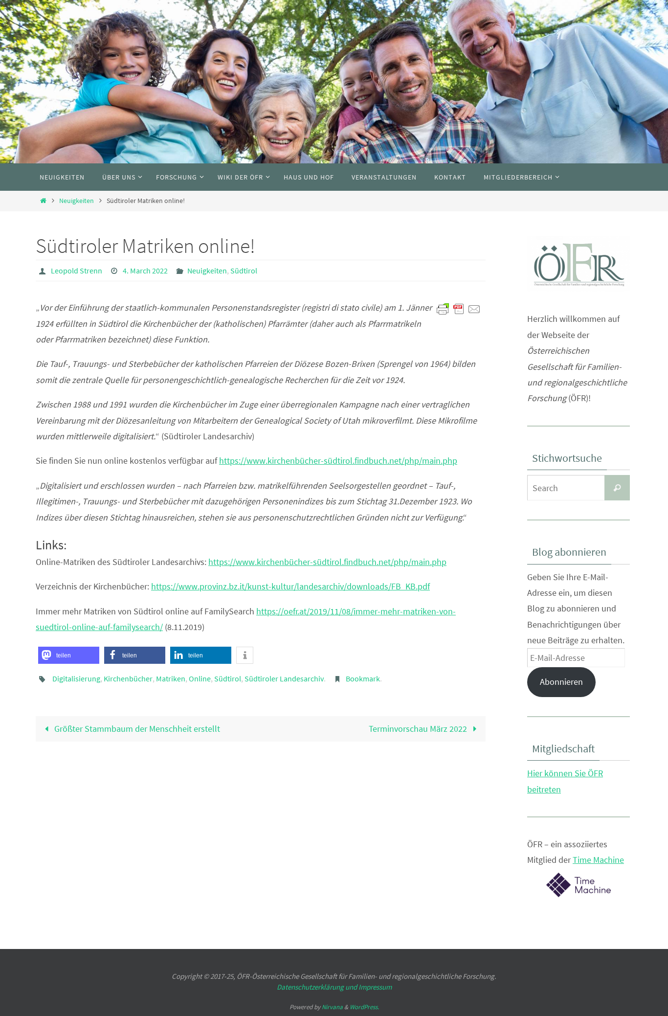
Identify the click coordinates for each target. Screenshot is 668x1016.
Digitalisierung (76, 678)
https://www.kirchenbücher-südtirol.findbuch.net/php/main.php (338, 460)
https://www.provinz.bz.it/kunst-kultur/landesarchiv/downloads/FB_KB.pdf (290, 586)
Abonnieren (561, 681)
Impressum (375, 987)
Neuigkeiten (76, 200)
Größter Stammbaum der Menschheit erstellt (136, 728)
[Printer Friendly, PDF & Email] (459, 308)
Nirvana (332, 1007)
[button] (68, 655)
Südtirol (243, 270)
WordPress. (364, 1007)
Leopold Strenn (76, 270)
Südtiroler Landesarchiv (284, 678)
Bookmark (363, 678)
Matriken (170, 678)
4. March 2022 (145, 270)
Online (200, 678)
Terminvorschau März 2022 (419, 728)
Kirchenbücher (128, 678)
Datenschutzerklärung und (317, 987)
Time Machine (598, 859)
